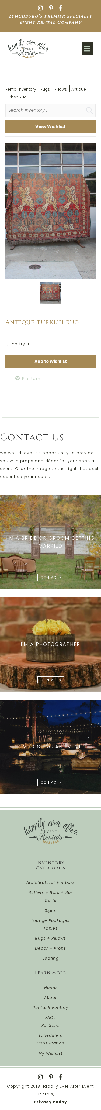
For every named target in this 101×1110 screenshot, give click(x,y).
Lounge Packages (51, 920)
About (50, 997)
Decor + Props (50, 948)
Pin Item (31, 378)
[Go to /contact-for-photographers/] (50, 644)
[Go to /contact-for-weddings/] (50, 542)
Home (50, 987)
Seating (50, 958)
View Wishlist (50, 126)
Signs (50, 910)
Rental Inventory (20, 89)
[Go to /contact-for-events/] (50, 747)
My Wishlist (50, 1053)
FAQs (50, 1017)
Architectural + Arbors (50, 882)
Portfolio (50, 1025)
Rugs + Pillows (53, 89)
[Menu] (87, 48)
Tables (50, 928)
